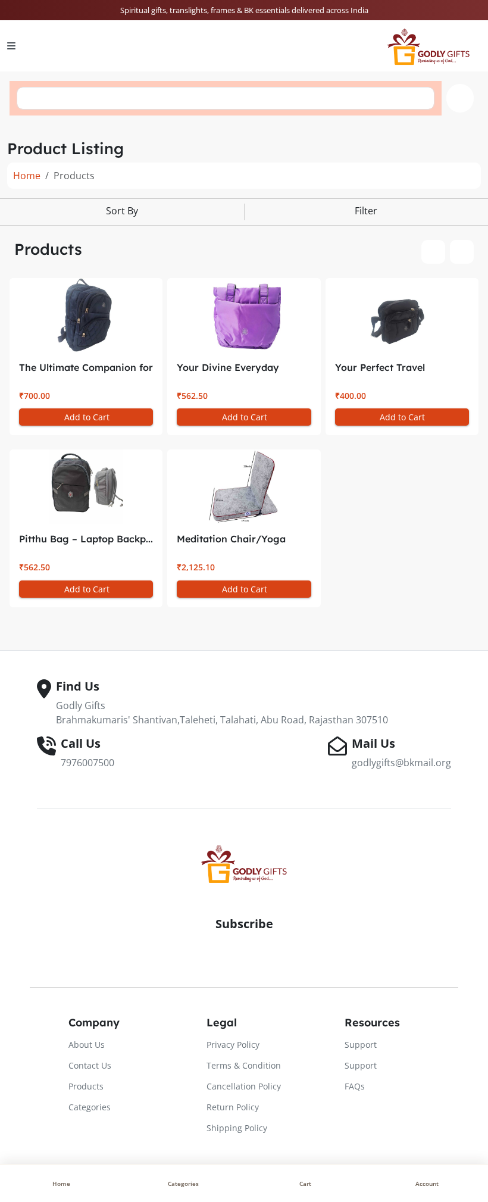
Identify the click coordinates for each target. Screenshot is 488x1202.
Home (26, 175)
